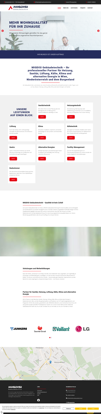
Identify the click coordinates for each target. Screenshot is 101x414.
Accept (93, 408)
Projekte (82, 8)
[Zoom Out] (2, 351)
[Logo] (18, 8)
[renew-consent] (1, 412)
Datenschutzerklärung (42, 392)
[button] (42, 117)
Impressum (39, 390)
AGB (38, 395)
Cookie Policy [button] (41, 407)
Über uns (65, 8)
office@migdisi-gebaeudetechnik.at (74, 398)
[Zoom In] (2, 349)
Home (59, 8)
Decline (80, 408)
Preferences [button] (13, 409)
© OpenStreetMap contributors (94, 379)
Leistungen (74, 8)
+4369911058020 (70, 395)
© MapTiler (86, 379)
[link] (73, 8)
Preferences (68, 408)
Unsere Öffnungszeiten (71, 2)
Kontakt (90, 8)
